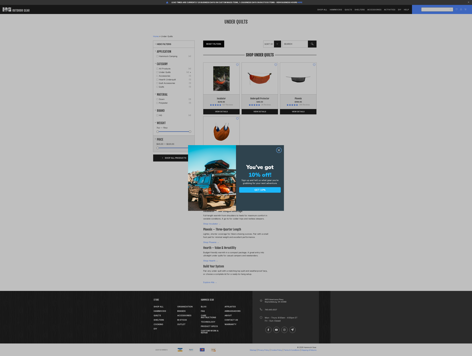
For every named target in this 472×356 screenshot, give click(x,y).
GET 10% (260, 190)
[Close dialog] (278, 150)
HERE (300, 2)
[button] (469, 2)
